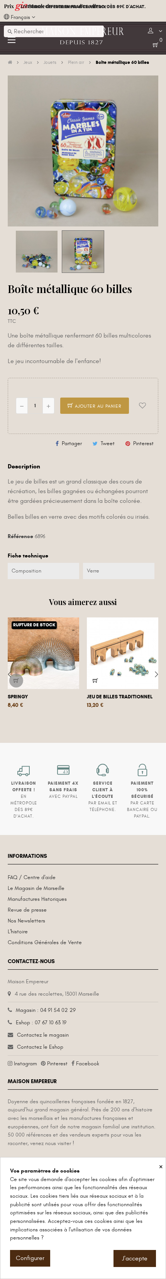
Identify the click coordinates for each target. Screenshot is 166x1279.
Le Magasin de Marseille (36, 888)
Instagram (25, 1063)
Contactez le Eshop (40, 1047)
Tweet (108, 443)
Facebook (87, 1063)
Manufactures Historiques (37, 899)
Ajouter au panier (97, 406)
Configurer (30, 1258)
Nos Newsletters (26, 920)
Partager (72, 443)
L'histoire (18, 931)
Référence (20, 536)
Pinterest (143, 443)
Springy (18, 697)
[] (16, 681)
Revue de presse (27, 910)
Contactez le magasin (43, 1035)
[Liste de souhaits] (142, 406)
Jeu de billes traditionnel (119, 697)
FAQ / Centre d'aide (32, 877)
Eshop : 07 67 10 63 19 (41, 1022)
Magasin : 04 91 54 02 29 (46, 1010)
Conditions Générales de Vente (45, 942)
